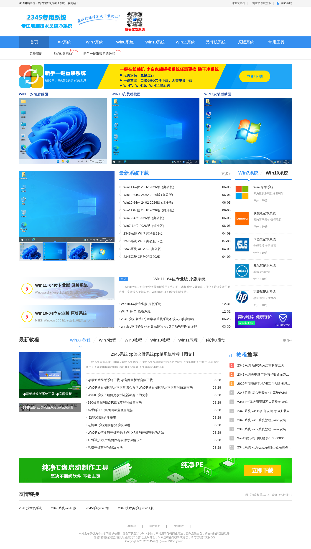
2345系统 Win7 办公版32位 (143, 241)
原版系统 (246, 42)
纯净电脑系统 (27, 3)
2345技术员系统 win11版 (136, 508)
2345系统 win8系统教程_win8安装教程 (261, 420)
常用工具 (276, 42)
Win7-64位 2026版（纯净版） (144, 226)
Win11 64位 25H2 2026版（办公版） (149, 187)
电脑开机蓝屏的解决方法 (105, 447)
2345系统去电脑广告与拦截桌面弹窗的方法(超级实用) (261, 374)
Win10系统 (155, 42)
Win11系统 (185, 42)
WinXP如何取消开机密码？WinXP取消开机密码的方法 (126, 432)
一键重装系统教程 (260, 3)
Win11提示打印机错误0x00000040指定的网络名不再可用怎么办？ (261, 438)
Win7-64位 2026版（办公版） (144, 218)
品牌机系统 (216, 42)
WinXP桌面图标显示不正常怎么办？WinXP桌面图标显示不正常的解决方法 (140, 387)
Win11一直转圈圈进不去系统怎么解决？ (261, 402)
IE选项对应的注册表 (102, 417)
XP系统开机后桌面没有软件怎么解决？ (115, 440)
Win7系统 (94, 42)
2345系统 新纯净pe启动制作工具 (257, 365)
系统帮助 (36, 54)
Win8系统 (125, 42)
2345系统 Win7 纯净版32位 (143, 233)
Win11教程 (188, 340)
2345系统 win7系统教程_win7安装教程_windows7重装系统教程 (261, 429)
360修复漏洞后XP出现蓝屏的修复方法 (115, 402)
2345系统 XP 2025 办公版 (142, 249)
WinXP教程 (80, 340)
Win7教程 (107, 340)
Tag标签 (131, 526)
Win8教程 (133, 340)
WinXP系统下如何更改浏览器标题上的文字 (118, 395)
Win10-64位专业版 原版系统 (141, 304)
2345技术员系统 (30, 508)
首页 (34, 42)
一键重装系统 (237, 3)
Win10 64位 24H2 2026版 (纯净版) (148, 202)
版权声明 (154, 526)
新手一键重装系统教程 (99, 54)
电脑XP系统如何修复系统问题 (109, 425)
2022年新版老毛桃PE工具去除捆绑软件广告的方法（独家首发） (261, 383)
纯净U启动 (215, 340)
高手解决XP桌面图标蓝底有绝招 (110, 410)
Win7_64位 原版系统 (135, 311)
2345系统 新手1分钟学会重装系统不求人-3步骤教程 (157, 319)
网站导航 (286, 3)
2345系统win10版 (63, 508)
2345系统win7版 (97, 508)
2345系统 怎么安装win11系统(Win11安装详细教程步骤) (261, 393)
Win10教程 (160, 340)
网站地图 (178, 526)
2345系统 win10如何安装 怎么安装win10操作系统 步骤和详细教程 (261, 411)
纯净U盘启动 (63, 54)
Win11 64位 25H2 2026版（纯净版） (149, 210)
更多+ (226, 174)
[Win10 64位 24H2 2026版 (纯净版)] (67, 206)
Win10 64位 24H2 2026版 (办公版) (148, 195)
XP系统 (64, 42)
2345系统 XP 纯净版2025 (141, 256)
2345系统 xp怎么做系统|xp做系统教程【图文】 (261, 447)
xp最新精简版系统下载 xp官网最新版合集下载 (120, 380)
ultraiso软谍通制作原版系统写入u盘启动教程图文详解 (159, 326)
